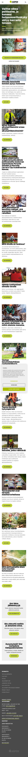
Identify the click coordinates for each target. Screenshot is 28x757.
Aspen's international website (10, 718)
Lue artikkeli (7, 139)
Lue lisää (6, 102)
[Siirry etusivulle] (14, 751)
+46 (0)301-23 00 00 (11, 713)
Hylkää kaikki (14, 385)
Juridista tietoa (6, 683)
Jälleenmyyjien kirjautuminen (11, 687)
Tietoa (4, 678)
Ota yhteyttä (5, 685)
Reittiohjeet (5, 742)
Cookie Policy (6, 692)
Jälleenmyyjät (6, 681)
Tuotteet (4, 676)
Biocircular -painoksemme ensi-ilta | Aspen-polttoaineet (14, 58)
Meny (3, 2)
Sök (25, 2)
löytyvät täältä (17, 715)
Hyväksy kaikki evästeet (14, 389)
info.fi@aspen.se (10, 706)
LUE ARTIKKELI (7, 336)
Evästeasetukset (14, 381)
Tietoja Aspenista (7, 674)
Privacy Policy (6, 690)
